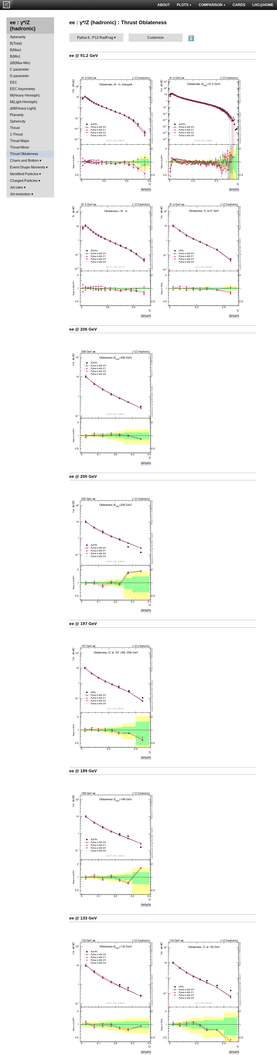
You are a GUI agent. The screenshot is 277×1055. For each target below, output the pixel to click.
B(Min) (15, 56)
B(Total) (16, 43)
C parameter (19, 69)
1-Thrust (16, 134)
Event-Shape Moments (27, 167)
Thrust (15, 128)
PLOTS (182, 5)
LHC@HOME (263, 5)
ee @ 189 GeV (83, 771)
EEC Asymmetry (22, 89)
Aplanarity (18, 37)
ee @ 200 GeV (83, 476)
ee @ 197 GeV (83, 623)
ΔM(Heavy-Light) (23, 108)
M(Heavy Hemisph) (25, 95)
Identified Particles (24, 174)
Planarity (17, 115)
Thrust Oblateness (24, 154)
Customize (155, 37)
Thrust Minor (19, 147)
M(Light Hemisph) (23, 102)
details (146, 189)
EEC (13, 82)
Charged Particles (24, 181)
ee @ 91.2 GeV (83, 55)
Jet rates (16, 187)
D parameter (19, 76)
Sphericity (17, 121)
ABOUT (163, 5)
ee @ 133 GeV (83, 918)
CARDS (239, 5)
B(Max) (15, 50)
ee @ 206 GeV (83, 329)
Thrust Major (19, 141)
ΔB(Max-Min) (20, 63)
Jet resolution (20, 194)
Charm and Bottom (24, 160)
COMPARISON (210, 5)
